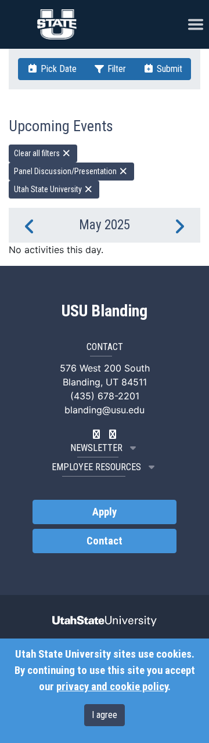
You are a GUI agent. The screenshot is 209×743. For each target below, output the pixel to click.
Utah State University (49, 189)
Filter (115, 68)
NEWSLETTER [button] (96, 448)
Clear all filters (38, 153)
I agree (104, 714)
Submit (168, 68)
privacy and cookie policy (112, 686)
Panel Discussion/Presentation (66, 171)
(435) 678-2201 (104, 396)
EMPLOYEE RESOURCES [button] (96, 467)
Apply (104, 512)
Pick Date (57, 68)
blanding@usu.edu (104, 410)
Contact (104, 541)
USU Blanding (104, 311)
